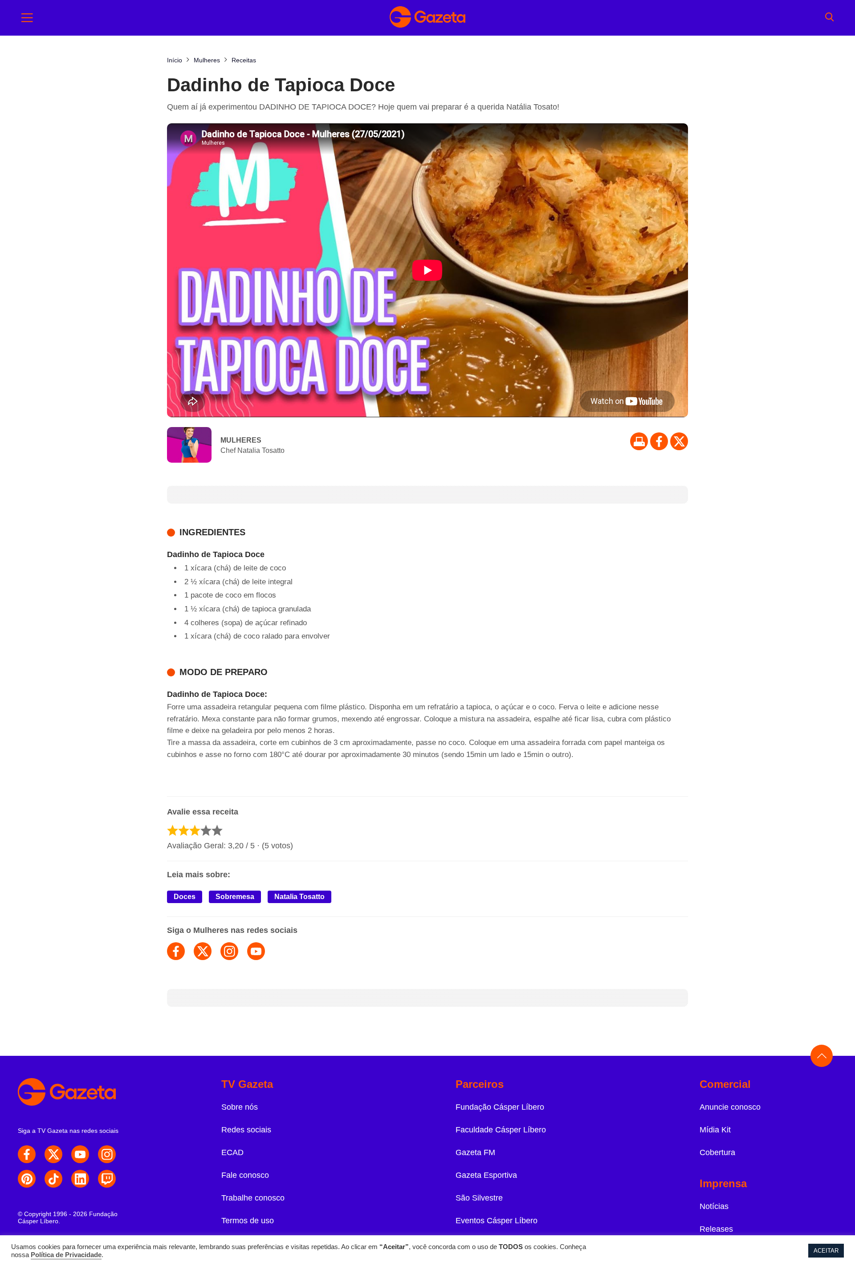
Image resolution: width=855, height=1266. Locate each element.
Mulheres (240, 440)
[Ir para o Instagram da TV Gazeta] (107, 1154)
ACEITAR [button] (826, 1250)
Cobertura (717, 1152)
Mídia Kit (715, 1129)
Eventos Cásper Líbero (496, 1220)
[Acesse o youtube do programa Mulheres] (256, 951)
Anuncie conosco (730, 1107)
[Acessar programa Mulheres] (189, 445)
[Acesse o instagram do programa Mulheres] (229, 951)
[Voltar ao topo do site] (821, 1056)
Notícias (714, 1206)
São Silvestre (479, 1197)
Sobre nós (239, 1107)
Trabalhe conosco (253, 1197)
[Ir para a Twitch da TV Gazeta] (107, 1179)
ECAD (232, 1152)
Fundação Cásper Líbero (500, 1107)
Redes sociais (246, 1129)
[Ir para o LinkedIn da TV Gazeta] (80, 1179)
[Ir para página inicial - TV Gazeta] (427, 17)
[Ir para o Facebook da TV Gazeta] (659, 441)
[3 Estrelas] (194, 830)
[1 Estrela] (172, 830)
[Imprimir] (639, 441)
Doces (184, 896)
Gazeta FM (475, 1152)
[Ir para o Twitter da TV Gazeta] (679, 441)
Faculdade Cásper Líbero (501, 1129)
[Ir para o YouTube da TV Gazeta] (80, 1154)
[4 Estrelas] (206, 830)
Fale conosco (245, 1175)
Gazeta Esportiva (486, 1175)
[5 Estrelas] (217, 830)
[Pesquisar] (829, 17)
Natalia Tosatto (299, 896)
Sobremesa (235, 896)
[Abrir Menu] (27, 17)
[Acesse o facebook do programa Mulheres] (176, 951)
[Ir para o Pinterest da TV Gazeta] (27, 1179)
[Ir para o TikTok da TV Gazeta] (53, 1179)
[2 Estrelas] (183, 830)
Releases (716, 1229)
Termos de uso (247, 1220)
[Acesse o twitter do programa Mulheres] (203, 951)
